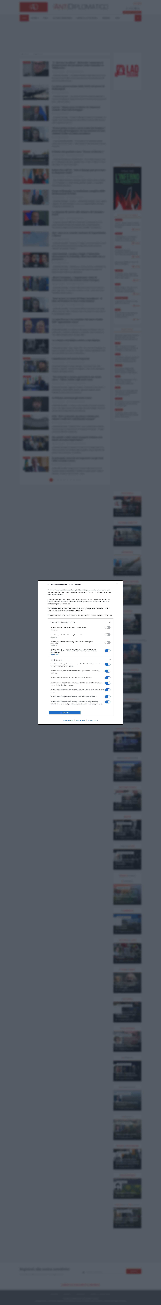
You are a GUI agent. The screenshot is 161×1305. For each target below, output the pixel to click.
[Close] (118, 585)
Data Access (80, 720)
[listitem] (80, 622)
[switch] (108, 627)
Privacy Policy (93, 720)
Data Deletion (68, 720)
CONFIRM (65, 712)
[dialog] (80, 652)
